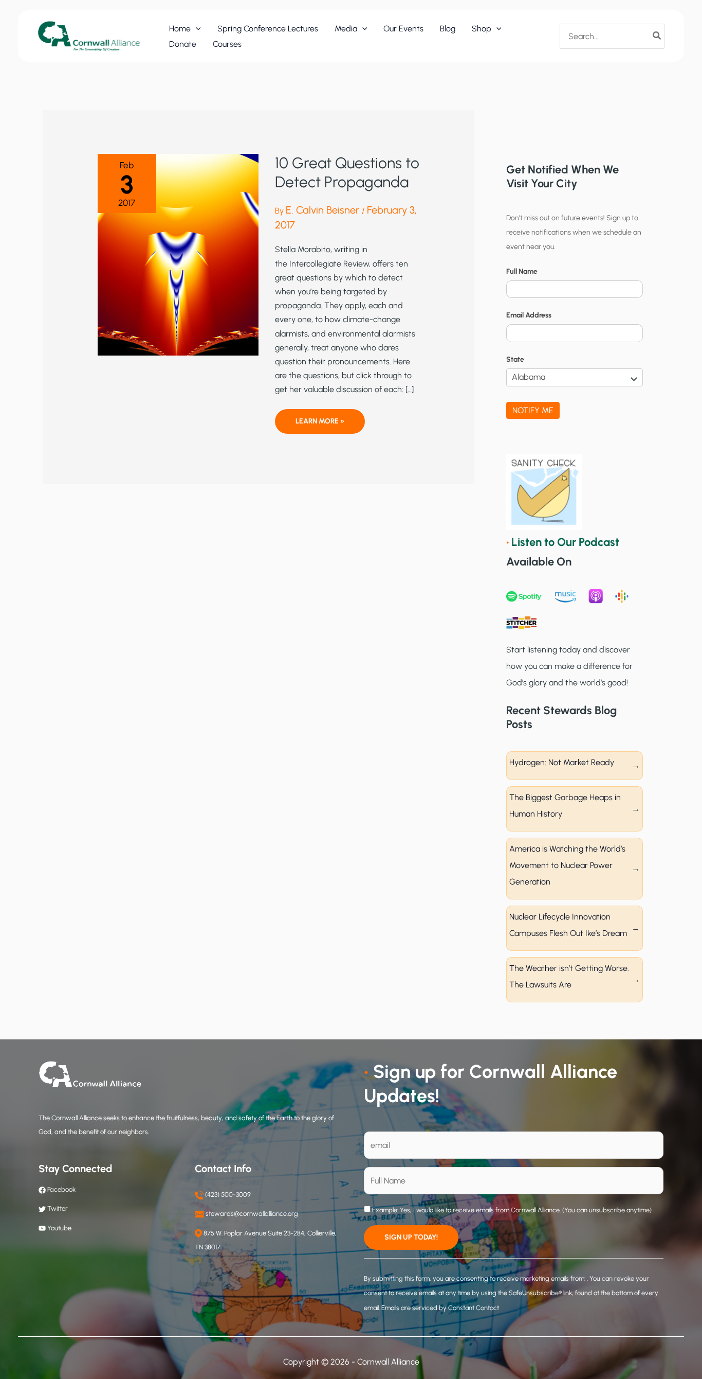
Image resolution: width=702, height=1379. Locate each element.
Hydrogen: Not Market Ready (561, 762)
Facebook (61, 1189)
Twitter (57, 1208)
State (515, 359)
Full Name (522, 271)
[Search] (657, 36)
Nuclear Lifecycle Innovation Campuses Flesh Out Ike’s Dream (568, 925)
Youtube (59, 1228)
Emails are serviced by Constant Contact (440, 1308)
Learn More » (319, 425)
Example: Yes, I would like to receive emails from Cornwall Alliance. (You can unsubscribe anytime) (511, 1210)
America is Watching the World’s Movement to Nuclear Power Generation (567, 865)
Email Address (528, 315)
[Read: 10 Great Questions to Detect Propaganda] (178, 254)
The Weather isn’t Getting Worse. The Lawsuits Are (569, 976)
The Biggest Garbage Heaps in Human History (565, 805)
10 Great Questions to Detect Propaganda (347, 172)
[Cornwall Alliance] (89, 36)
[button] (196, 29)
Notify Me (532, 410)
